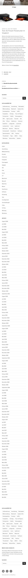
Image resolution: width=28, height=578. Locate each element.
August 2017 (5, 419)
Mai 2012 (4, 497)
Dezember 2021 (5, 285)
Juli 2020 (4, 331)
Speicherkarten (6, 133)
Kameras (20, 121)
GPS (4, 118)
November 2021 (5, 288)
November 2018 (5, 382)
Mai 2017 (4, 427)
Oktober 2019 (5, 355)
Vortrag (3, 207)
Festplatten (5, 113)
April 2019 (4, 368)
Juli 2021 (4, 299)
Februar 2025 (5, 245)
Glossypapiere (18, 116)
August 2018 (5, 390)
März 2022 (4, 277)
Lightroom (17, 126)
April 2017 (4, 430)
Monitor (11, 128)
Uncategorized (5, 199)
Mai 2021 (4, 304)
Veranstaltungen (6, 202)
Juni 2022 (4, 269)
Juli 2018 (4, 392)
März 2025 (4, 242)
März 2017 (4, 433)
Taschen (17, 133)
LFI (2, 175)
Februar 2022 (5, 280)
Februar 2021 (5, 312)
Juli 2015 (4, 470)
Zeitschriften (12, 138)
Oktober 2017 (5, 417)
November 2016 (5, 443)
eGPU (18, 111)
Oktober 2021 (5, 291)
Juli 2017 (4, 422)
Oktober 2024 (5, 250)
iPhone (8, 121)
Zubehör (6, 74)
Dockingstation (6, 111)
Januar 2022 (5, 283)
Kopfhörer (5, 123)
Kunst (3, 173)
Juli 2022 (4, 267)
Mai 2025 (4, 240)
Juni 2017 (4, 425)
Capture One (21, 109)
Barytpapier (21, 106)
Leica (12, 126)
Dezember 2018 (5, 379)
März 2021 (4, 309)
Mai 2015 (4, 473)
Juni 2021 (4, 301)
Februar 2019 (5, 374)
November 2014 (5, 481)
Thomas (15, 28)
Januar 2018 (4, 409)
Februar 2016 (5, 465)
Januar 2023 (5, 256)
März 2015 (4, 475)
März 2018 (4, 403)
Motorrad (17, 128)
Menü (14, 7)
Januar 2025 (5, 248)
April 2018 (4, 400)
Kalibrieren (13, 121)
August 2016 (5, 449)
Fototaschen (5, 116)
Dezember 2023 (5, 253)
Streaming (4, 194)
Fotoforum (4, 157)
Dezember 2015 (5, 467)
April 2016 (4, 459)
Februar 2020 (5, 344)
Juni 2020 (4, 334)
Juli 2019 (4, 363)
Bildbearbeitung (5, 151)
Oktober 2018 (5, 384)
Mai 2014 (4, 489)
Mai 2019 (4, 366)
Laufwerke (18, 123)
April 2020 (4, 339)
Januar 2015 (4, 478)
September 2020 (6, 325)
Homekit (16, 118)
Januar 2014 (4, 494)
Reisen (3, 186)
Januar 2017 (4, 438)
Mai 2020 (4, 336)
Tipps (11, 136)
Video (20, 136)
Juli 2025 (4, 234)
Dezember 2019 (5, 350)
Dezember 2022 (5, 259)
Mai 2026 (4, 229)
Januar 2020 (5, 347)
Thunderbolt (5, 136)
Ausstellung (14, 106)
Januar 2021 (4, 315)
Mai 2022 (4, 272)
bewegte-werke (10, 2)
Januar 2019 (4, 376)
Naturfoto (4, 183)
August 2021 (5, 296)
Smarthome (13, 131)
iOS (21, 118)
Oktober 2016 (5, 446)
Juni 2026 (4, 226)
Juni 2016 (4, 454)
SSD (13, 133)
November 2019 (5, 352)
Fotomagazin (5, 162)
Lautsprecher (6, 126)
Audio (3, 146)
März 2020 (4, 342)
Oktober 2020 (5, 323)
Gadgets (4, 165)
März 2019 (4, 371)
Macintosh (5, 128)
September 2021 (6, 293)
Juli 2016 (4, 451)
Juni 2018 (4, 395)
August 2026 (5, 221)
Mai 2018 (4, 398)
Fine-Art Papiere (19, 113)
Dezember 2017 (5, 411)
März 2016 (4, 462)
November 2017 (5, 414)
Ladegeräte (11, 123)
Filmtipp (12, 113)
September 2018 (6, 387)
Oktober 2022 (5, 264)
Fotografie (4, 159)
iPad (4, 121)
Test (10, 72)
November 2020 (6, 320)
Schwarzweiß (6, 131)
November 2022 (5, 261)
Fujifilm (12, 116)
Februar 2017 (5, 435)
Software (20, 131)
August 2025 (5, 232)
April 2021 (4, 307)
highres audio (9, 118)
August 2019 (5, 360)
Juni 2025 (4, 237)
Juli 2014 (4, 486)
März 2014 (4, 492)
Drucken (6, 72)
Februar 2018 (5, 406)
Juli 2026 (4, 224)
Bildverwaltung (6, 109)
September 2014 (6, 484)
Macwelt (4, 181)
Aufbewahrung (6, 106)
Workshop (5, 138)
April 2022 (4, 275)
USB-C (16, 136)
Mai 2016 (4, 457)
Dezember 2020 (5, 317)
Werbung (4, 210)
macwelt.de (16, 65)
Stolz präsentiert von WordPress (8, 574)
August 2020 (5, 328)
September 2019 (6, 358)
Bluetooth (13, 109)
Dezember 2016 (5, 441)
